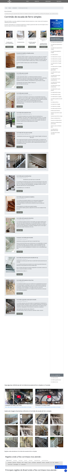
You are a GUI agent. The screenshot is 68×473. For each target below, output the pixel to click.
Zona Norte (15, 460)
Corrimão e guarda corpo (56, 379)
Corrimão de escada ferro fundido (56, 52)
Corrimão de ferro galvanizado (54, 69)
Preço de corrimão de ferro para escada (56, 123)
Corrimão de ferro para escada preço (55, 86)
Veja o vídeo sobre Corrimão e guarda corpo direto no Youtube (47, 407)
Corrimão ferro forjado (55, 104)
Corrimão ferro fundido (23, 13)
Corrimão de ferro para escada (55, 72)
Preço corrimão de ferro (42, 13)
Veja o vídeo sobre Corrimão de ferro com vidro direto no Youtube (18, 407)
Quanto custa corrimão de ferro (52, 13)
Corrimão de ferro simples (56, 96)
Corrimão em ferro (54, 102)
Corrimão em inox (54, 382)
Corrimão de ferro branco (56, 56)
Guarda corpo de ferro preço (56, 116)
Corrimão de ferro (54, 54)
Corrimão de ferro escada (32, 13)
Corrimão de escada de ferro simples (56, 48)
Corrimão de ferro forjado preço (56, 64)
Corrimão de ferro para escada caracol (55, 76)
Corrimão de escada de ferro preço (56, 45)
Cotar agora (9, 46)
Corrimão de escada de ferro (56, 42)
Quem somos (48, 1)
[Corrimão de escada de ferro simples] (9, 34)
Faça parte (59, 1)
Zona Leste (30, 460)
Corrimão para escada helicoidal (55, 133)
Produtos (37, 1)
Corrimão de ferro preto (56, 94)
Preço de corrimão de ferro (56, 120)
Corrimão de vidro (54, 377)
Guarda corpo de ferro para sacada (56, 113)
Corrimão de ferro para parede (55, 89)
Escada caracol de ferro (55, 110)
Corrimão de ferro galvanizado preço (54, 130)
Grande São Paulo (37, 460)
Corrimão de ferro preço (56, 92)
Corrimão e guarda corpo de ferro (56, 99)
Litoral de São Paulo (45, 460)
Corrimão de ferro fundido (56, 66)
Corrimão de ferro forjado (56, 61)
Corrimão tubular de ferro (56, 108)
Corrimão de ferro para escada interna (11, 13)
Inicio (27, 1)
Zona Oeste (20, 460)
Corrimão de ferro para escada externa (55, 79)
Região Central (8, 460)
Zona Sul (25, 460)
